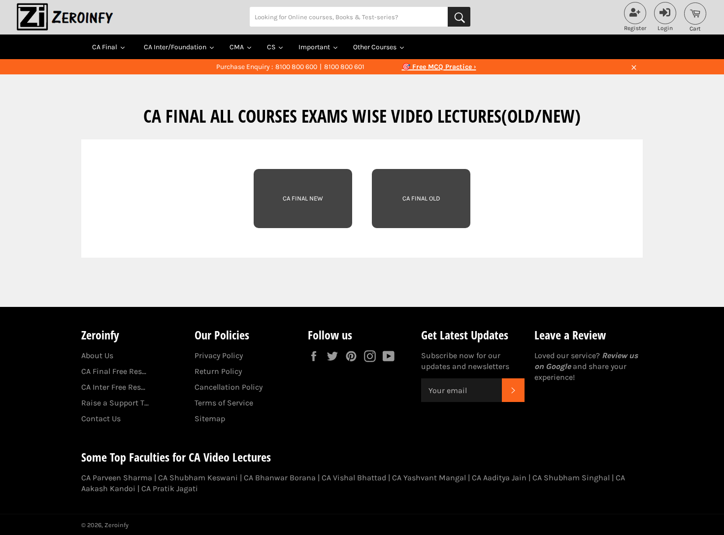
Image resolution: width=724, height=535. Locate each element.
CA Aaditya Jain (499, 477)
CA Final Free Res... (113, 371)
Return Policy (218, 371)
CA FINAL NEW (303, 198)
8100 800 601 (344, 67)
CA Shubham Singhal (571, 477)
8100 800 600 (296, 67)
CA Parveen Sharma (116, 477)
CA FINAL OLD (421, 198)
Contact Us (101, 418)
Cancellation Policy (229, 387)
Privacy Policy (219, 355)
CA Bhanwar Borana (280, 477)
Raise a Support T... (115, 402)
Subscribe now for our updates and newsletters (465, 361)
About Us (97, 355)
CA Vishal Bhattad (354, 477)
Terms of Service (224, 402)
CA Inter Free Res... (113, 387)
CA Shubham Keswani (198, 477)
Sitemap (210, 418)
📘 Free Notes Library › (438, 67)
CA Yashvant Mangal (429, 477)
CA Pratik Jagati (169, 488)
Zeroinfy (116, 525)
